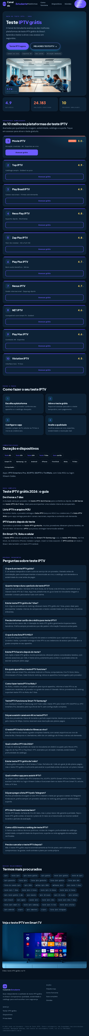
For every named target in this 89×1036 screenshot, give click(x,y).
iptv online (73, 895)
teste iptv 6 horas (29, 890)
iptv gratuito (9, 880)
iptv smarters (32, 910)
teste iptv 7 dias (11, 890)
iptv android (9, 910)
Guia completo (52, 996)
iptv (6, 876)
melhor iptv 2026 (42, 885)
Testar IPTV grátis (10, 1011)
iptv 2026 (28, 885)
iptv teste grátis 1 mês (13, 895)
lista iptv (23, 880)
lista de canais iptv (12, 885)
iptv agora (21, 900)
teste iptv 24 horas (48, 890)
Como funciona (44, 3)
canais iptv (33, 900)
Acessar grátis (22, 152)
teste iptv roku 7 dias (67, 900)
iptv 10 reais (45, 895)
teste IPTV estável (30, 544)
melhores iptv (58, 885)
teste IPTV (37, 561)
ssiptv (20, 910)
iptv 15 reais (59, 895)
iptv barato (31, 895)
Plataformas (32, 4)
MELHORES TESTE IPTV (45, 46)
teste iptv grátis (61, 876)
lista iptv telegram (57, 910)
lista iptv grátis (57, 880)
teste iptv (15, 876)
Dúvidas (68, 4)
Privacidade (7, 1018)
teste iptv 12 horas (67, 890)
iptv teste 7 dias (74, 885)
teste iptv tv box (49, 905)
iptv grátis (45, 876)
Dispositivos (57, 4)
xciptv (43, 910)
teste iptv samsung (31, 905)
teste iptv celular (67, 905)
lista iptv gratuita (38, 880)
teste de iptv (77, 876)
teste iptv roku (48, 900)
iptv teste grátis (30, 876)
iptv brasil (8, 900)
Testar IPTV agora (17, 46)
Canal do (15, 4)
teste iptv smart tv (12, 905)
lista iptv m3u (73, 880)
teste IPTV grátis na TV (16, 971)
